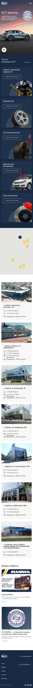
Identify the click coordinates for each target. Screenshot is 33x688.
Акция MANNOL (7, 594)
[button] (4, 50)
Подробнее (27, 62)
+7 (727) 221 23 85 (12, 313)
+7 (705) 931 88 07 (12, 552)
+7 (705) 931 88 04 (12, 509)
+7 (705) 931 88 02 (12, 311)
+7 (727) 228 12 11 (12, 473)
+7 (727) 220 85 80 (12, 353)
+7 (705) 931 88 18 (12, 431)
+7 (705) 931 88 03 (12, 470)
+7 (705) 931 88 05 (12, 392)
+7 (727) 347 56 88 (12, 512)
